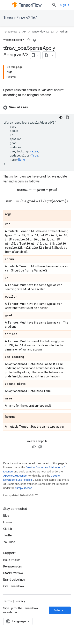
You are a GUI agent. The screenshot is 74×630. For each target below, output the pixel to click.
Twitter (8, 535)
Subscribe (61, 610)
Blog (6, 515)
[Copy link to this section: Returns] (19, 416)
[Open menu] (6, 5)
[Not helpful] (35, 40)
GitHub (7, 528)
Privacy (20, 601)
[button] (37, 107)
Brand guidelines (14, 579)
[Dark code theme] (61, 117)
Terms (7, 601)
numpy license (23, 488)
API (24, 31)
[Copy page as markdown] (46, 55)
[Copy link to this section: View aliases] (32, 107)
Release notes (12, 566)
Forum (7, 522)
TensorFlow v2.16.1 (20, 17)
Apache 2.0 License (15, 475)
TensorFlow (10, 31)
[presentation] (37, 190)
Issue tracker (11, 560)
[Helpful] (28, 40)
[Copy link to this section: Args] (16, 214)
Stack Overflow (13, 573)
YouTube (9, 542)
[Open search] (54, 4)
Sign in (64, 5)
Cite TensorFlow (13, 586)
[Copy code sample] (67, 117)
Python (64, 31)
